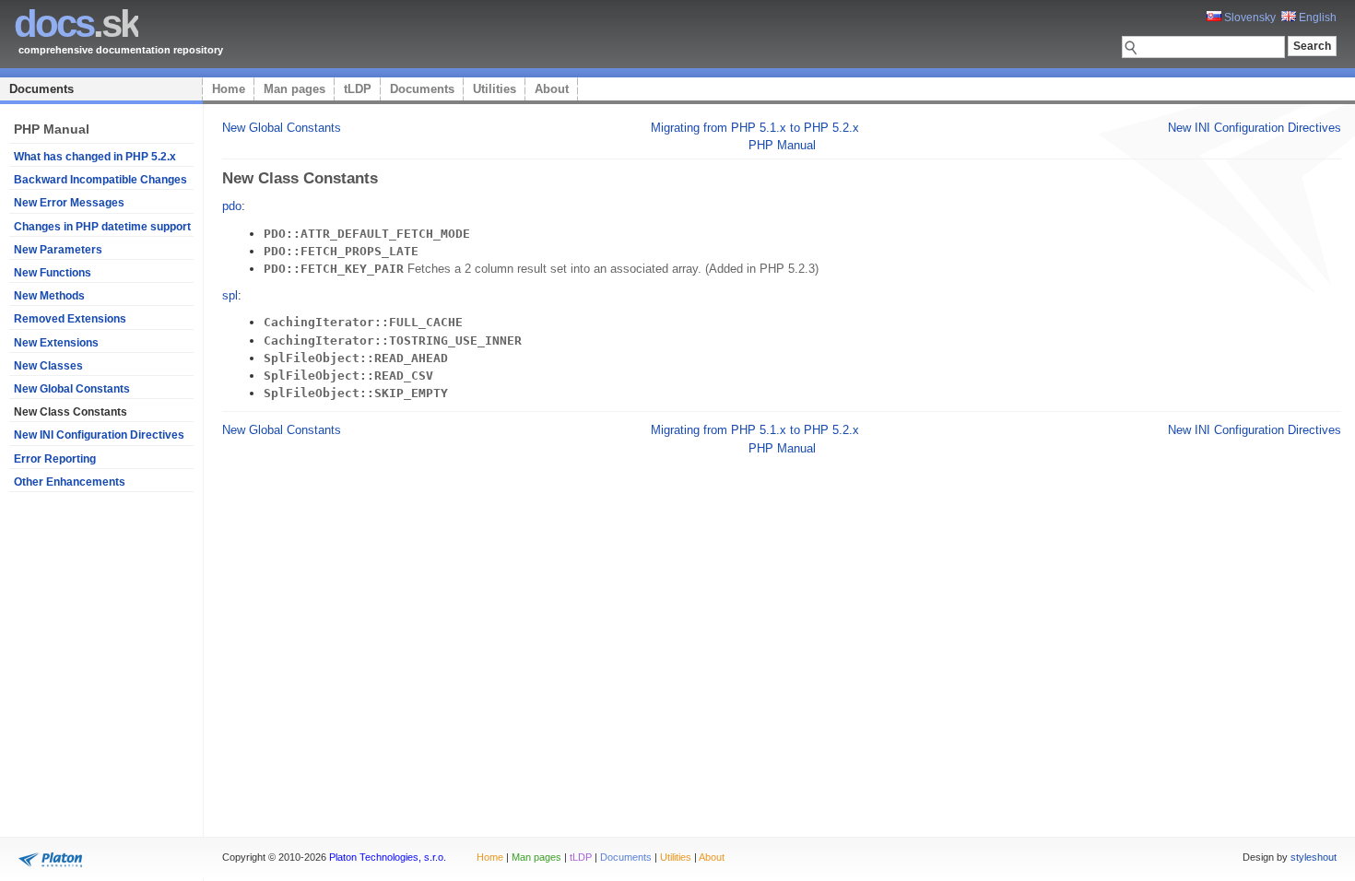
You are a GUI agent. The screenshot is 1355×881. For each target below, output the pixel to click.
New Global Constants (72, 388)
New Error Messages (69, 202)
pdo (232, 206)
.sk (76, 23)
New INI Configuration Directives (99, 434)
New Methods (49, 295)
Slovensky (1248, 17)
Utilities (494, 89)
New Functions (52, 272)
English (1316, 17)
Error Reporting (55, 458)
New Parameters (58, 249)
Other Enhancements (69, 481)
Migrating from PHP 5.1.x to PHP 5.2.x (755, 128)
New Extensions (56, 342)
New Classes (48, 365)
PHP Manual (782, 145)
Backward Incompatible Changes (100, 179)
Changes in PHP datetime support (102, 226)
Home (228, 89)
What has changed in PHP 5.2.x (95, 156)
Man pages (294, 89)
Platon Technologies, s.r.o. (387, 857)
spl (230, 295)
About (552, 89)
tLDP (357, 89)
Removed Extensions (70, 318)
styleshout (1313, 857)
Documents (41, 89)
